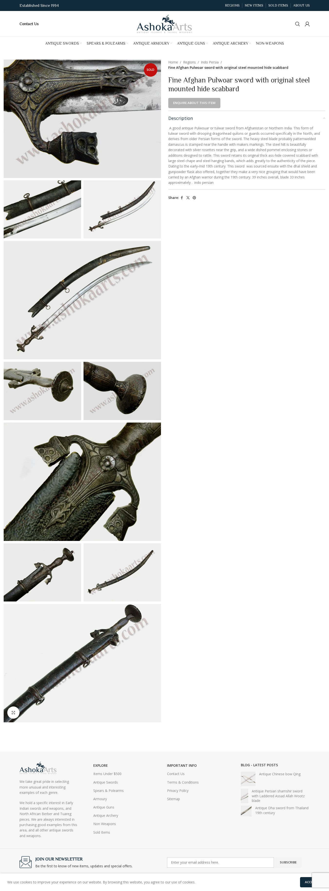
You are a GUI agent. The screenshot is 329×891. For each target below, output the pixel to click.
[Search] (297, 24)
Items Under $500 (107, 773)
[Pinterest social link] (194, 198)
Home (173, 62)
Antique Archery (105, 815)
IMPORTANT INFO (182, 765)
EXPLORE (100, 765)
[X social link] (188, 198)
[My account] (307, 24)
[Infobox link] (29, 23)
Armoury (100, 799)
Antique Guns (103, 807)
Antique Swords (105, 782)
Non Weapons (104, 823)
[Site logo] (165, 23)
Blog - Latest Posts (259, 765)
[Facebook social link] (182, 198)
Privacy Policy (177, 790)
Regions (189, 62)
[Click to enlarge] (13, 712)
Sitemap (173, 799)
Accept (311, 882)
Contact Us (176, 773)
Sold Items (101, 832)
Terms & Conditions (183, 782)
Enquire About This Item (194, 103)
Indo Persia (210, 62)
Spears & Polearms (108, 790)
